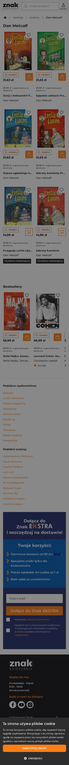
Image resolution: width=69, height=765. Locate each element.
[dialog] (34, 741)
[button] (34, 758)
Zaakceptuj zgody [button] (34, 748)
